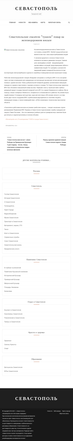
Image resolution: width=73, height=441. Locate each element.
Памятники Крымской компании (16, 272)
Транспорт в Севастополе (13, 221)
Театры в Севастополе (12, 322)
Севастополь (36, 8)
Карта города (66, 411)
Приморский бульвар (12, 279)
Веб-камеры (57, 411)
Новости (49, 411)
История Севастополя (12, 198)
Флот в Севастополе (11, 233)
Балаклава (8, 291)
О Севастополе (9, 202)
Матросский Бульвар (11, 283)
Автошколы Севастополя (13, 367)
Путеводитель (9, 206)
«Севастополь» (16, 418)
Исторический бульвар (12, 275)
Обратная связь (64, 413)
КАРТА (43, 22)
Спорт (6, 348)
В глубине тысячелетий (12, 268)
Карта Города (9, 210)
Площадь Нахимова (11, 287)
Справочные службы (11, 237)
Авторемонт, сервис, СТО (13, 225)
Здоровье (7, 341)
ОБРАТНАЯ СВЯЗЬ (54, 22)
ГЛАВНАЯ (12, 22)
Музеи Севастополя (11, 218)
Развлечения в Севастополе (14, 318)
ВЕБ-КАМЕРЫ (33, 22)
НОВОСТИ (22, 22)
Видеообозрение (10, 214)
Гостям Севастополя (11, 194)
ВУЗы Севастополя (11, 371)
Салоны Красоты (10, 344)
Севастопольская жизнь (13, 245)
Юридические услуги (11, 249)
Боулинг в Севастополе (12, 310)
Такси (6, 229)
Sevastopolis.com (28, 418)
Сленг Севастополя (11, 241)
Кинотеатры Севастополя (13, 314)
